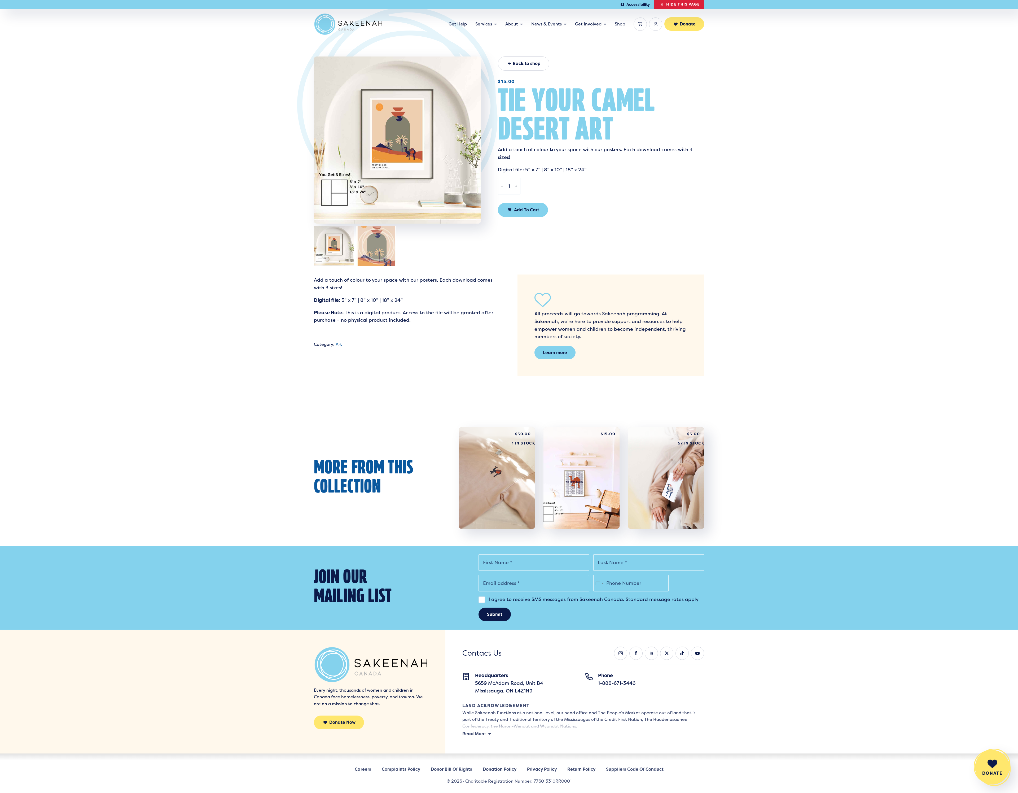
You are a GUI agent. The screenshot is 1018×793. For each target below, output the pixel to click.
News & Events (546, 24)
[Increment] (516, 186)
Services (483, 24)
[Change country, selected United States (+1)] (599, 583)
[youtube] (697, 653)
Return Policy (581, 769)
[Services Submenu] (496, 24)
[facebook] (636, 653)
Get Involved (588, 24)
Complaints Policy (401, 769)
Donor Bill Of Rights (451, 769)
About (511, 24)
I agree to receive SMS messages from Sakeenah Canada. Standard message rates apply (593, 599)
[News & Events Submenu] (566, 24)
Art (339, 344)
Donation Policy (499, 769)
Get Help (458, 24)
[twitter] (666, 653)
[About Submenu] (522, 24)
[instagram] (620, 653)
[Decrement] (502, 186)
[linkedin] (651, 653)
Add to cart (526, 210)
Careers (363, 769)
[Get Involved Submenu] (606, 24)
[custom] (682, 653)
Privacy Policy (542, 769)
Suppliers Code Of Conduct (635, 769)
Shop (620, 24)
